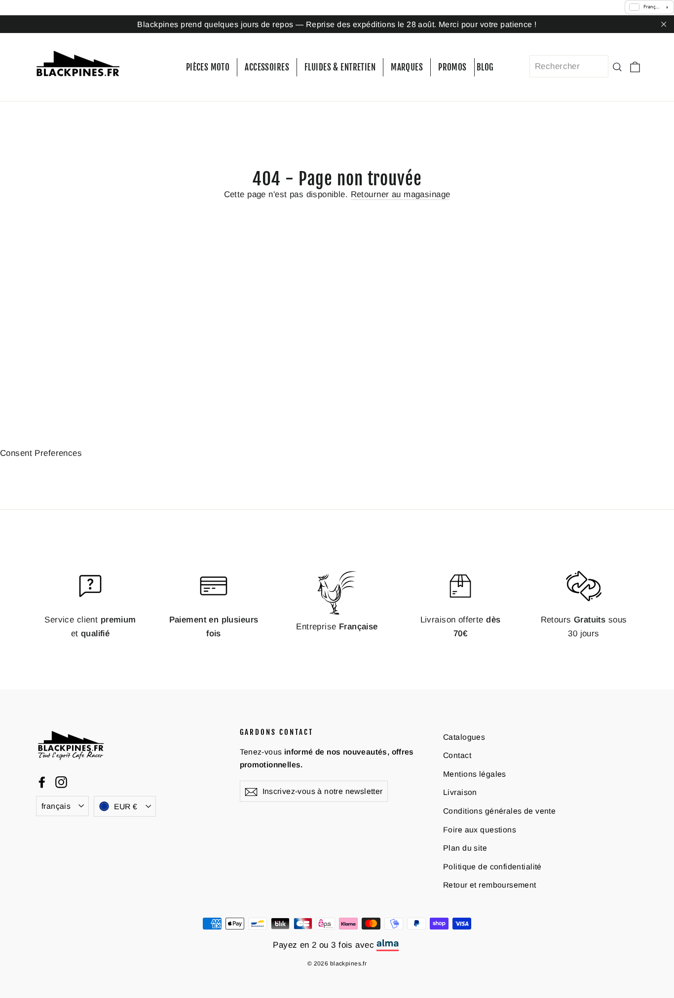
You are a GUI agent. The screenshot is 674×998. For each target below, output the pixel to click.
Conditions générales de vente (499, 811)
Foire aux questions (479, 830)
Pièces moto (208, 67)
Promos (452, 67)
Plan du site (465, 848)
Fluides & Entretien (339, 67)
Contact (457, 755)
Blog (485, 67)
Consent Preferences (41, 453)
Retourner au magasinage (400, 194)
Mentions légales (474, 774)
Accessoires (267, 67)
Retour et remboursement (489, 885)
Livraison (460, 792)
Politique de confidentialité (492, 866)
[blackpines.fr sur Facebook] (42, 781)
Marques (407, 67)
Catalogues (464, 737)
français (56, 806)
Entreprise (337, 626)
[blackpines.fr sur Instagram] (61, 781)
